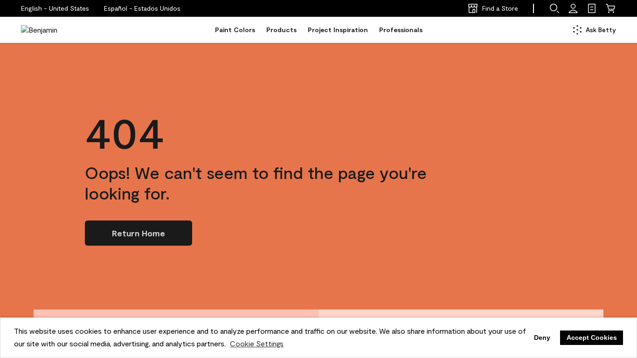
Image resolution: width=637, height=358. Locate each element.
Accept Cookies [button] (592, 337)
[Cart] (610, 8)
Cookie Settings (257, 343)
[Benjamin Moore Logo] (50, 29)
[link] (591, 8)
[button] (142, 8)
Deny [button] (542, 337)
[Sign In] (573, 8)
